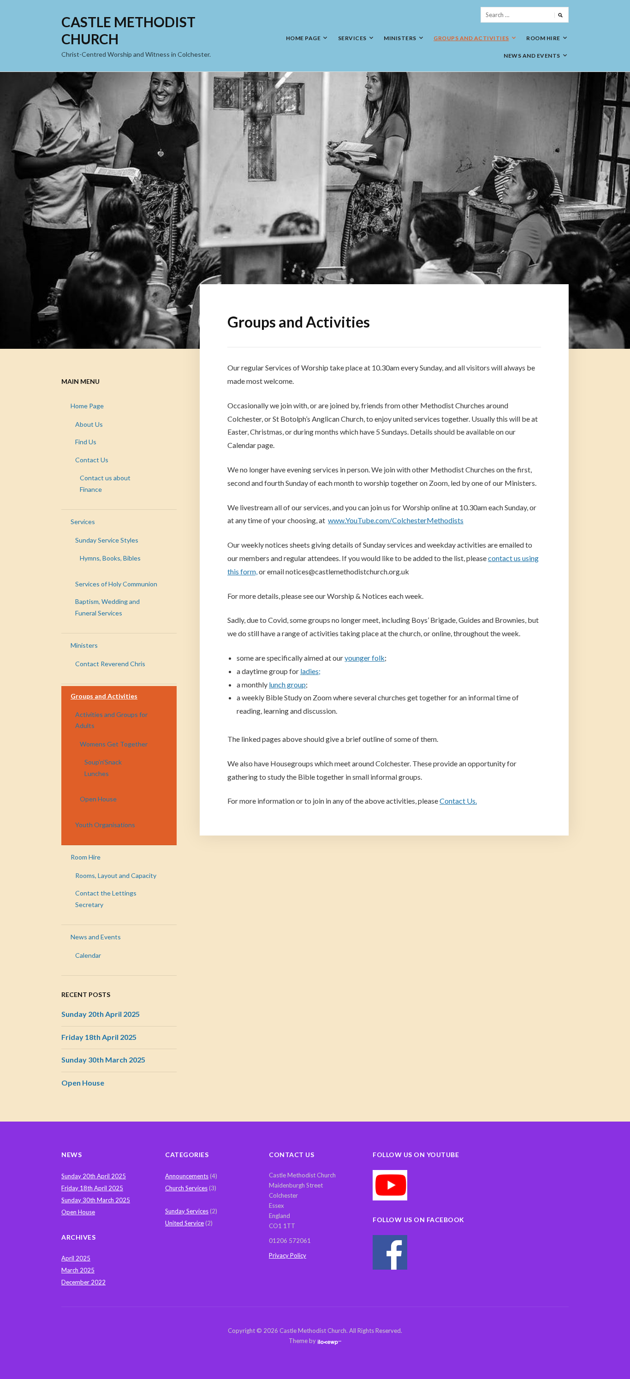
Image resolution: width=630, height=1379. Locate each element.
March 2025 (78, 1270)
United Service (184, 1223)
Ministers (400, 38)
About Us (89, 424)
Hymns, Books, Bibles (110, 558)
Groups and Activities (471, 38)
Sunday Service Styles (106, 540)
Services (352, 38)
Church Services (186, 1188)
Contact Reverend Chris (110, 664)
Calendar (88, 955)
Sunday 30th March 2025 (103, 1059)
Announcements (186, 1176)
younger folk (365, 657)
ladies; (310, 671)
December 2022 (83, 1282)
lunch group (287, 684)
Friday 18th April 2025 (99, 1037)
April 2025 (75, 1258)
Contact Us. (458, 800)
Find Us (85, 442)
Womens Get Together (114, 744)
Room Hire (543, 38)
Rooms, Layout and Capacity (115, 875)
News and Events (532, 55)
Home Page (303, 38)
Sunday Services (186, 1211)
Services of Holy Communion (116, 584)
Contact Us (91, 460)
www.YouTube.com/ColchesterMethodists (396, 520)
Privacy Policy (287, 1255)
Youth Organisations (105, 825)
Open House (98, 799)
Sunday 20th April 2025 (100, 1013)
